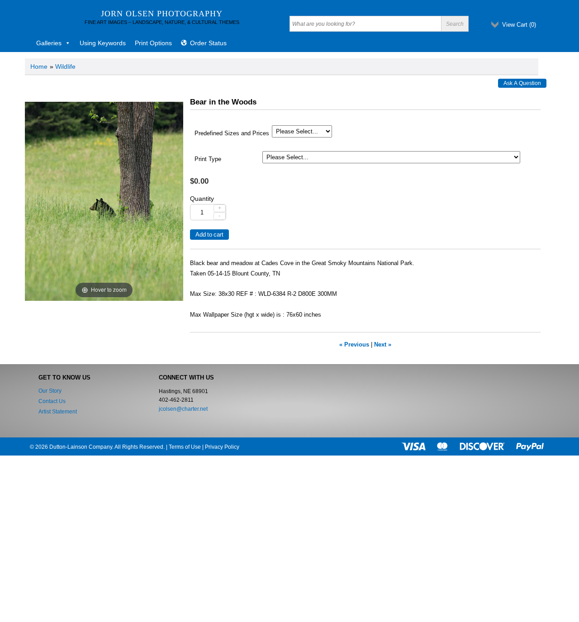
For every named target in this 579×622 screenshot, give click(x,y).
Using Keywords (103, 43)
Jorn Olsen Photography (162, 13)
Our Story (50, 391)
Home (38, 66)
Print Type (208, 159)
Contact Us (52, 401)
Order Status (208, 43)
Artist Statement (57, 411)
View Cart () (519, 24)
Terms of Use (185, 447)
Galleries (49, 43)
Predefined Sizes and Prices (232, 133)
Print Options (153, 43)
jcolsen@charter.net (183, 409)
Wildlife (65, 66)
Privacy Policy (222, 447)
